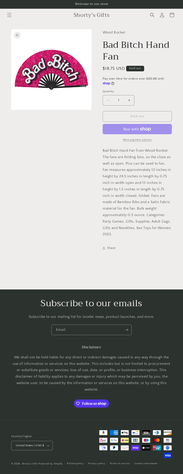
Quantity (108, 91)
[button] (9, 15)
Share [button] (111, 248)
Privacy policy (96, 463)
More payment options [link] (137, 139)
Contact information (146, 463)
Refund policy (75, 463)
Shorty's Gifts (30, 463)
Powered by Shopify (50, 463)
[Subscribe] (126, 330)
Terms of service (120, 463)
